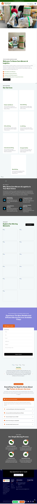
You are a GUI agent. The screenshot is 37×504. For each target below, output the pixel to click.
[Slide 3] (20, 26)
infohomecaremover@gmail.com (19, 0)
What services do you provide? (11, 399)
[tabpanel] (18, 343)
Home (12, 484)
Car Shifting (23, 126)
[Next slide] (32, 374)
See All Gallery (29, 224)
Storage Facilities (24, 147)
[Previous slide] (4, 374)
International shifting (9, 147)
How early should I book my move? (12, 424)
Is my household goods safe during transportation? (15, 409)
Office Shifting (7, 126)
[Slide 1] (17, 26)
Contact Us (6, 79)
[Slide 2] (18, 26)
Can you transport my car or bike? (12, 416)
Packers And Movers (8, 104)
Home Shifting (23, 104)
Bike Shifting (15, 169)
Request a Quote (18, 354)
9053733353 (20, 486)
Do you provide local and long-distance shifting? (15, 412)
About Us (12, 485)
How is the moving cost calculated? (12, 420)
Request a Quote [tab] (9, 326)
